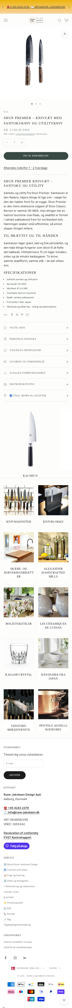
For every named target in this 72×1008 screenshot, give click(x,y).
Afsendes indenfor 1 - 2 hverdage (25, 168)
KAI (6, 112)
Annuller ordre (11, 891)
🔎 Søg (7, 919)
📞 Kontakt (9, 913)
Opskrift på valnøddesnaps (18, 947)
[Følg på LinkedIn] (25, 958)
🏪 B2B (7, 908)
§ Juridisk (9, 897)
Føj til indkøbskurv (36, 155)
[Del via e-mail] (27, 314)
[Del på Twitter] (17, 314)
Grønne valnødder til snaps (18, 941)
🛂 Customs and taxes (15, 869)
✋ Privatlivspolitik (13, 902)
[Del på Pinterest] (22, 314)
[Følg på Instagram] (15, 958)
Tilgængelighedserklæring (17, 924)
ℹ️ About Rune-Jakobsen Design (21, 864)
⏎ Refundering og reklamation (19, 886)
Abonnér (14, 775)
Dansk (53, 968)
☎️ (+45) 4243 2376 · (18, 6)
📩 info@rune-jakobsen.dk (48, 6)
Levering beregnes (25, 134)
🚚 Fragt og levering (14, 875)
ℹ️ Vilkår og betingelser (16, 880)
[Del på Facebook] (11, 314)
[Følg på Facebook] (5, 958)
